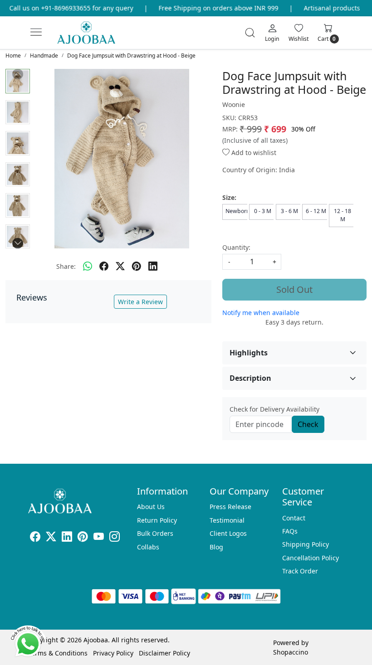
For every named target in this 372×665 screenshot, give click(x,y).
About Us (151, 506)
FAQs (290, 531)
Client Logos (228, 533)
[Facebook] (35, 538)
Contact (293, 518)
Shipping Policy (305, 544)
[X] (51, 538)
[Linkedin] (67, 538)
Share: (66, 266)
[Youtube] (99, 538)
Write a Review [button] (140, 301)
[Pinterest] (83, 538)
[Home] (93, 36)
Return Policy (157, 520)
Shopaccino (290, 652)
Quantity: (236, 247)
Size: (229, 197)
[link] (249, 33)
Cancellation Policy (310, 557)
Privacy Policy (113, 653)
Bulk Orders (155, 533)
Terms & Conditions (58, 653)
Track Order (300, 571)
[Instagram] (115, 538)
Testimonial (227, 520)
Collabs (148, 547)
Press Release (230, 506)
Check (308, 424)
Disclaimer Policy (164, 653)
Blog (216, 547)
